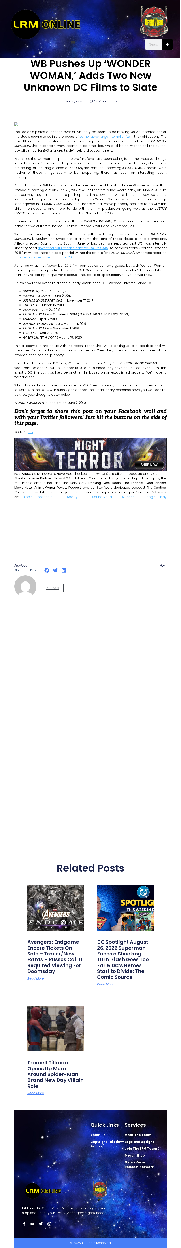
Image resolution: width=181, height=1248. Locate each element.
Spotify (72, 497)
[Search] (167, 44)
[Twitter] (41, 1224)
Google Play (155, 497)
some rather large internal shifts (104, 136)
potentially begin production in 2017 (46, 257)
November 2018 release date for (73, 248)
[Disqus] (90, 675)
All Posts (52, 588)
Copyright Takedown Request (107, 1144)
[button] (73, 42)
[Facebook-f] (24, 1224)
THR (30, 432)
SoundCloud (102, 497)
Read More (35, 978)
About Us (97, 1135)
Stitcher (128, 497)
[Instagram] (49, 1224)
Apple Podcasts (38, 497)
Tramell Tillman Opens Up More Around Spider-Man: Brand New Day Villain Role (55, 1074)
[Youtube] (32, 1224)
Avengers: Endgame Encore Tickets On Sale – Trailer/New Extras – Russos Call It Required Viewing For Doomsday (54, 957)
